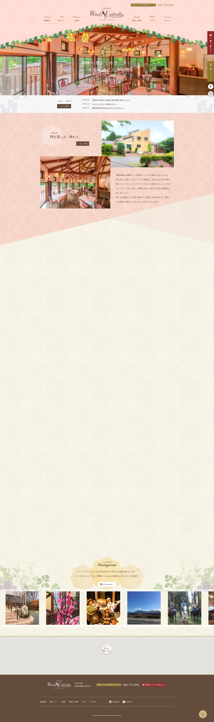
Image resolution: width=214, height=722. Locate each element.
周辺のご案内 (73, 702)
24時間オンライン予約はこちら (155, 685)
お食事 (63, 702)
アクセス (93, 702)
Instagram (115, 702)
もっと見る (65, 106)
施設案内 (43, 702)
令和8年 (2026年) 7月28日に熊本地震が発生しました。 (111, 100)
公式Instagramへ (108, 584)
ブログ (84, 702)
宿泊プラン (54, 702)
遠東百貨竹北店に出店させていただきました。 (108, 108)
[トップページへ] (107, 14)
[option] (58, 516)
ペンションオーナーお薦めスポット (104, 104)
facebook (129, 702)
